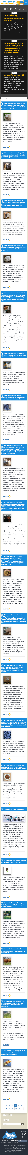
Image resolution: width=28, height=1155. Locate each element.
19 (16, 1109)
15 (21, 1106)
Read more (6, 147)
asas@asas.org (9, 1148)
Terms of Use (10, 1142)
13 (16, 1106)
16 (6, 1109)
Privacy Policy (3, 1142)
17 (9, 1109)
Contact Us (16, 1142)
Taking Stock (13, 99)
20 (19, 1109)
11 (9, 1106)
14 (18, 1106)
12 (12, 1106)
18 (13, 1109)
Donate (22, 1141)
